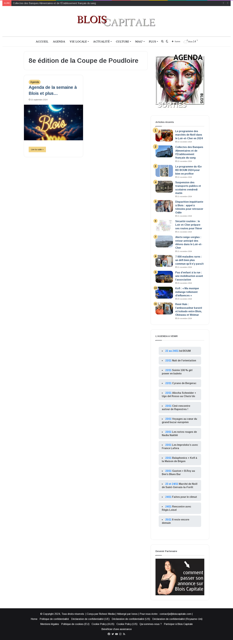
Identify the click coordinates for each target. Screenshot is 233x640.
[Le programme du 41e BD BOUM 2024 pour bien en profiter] (164, 171)
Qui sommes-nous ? (151, 624)
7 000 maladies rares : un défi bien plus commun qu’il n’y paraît (189, 260)
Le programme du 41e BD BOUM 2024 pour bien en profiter (188, 170)
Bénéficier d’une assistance (116, 629)
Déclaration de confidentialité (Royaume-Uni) (177, 619)
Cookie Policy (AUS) (103, 624)
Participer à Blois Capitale (178, 624)
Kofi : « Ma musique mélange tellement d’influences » (187, 292)
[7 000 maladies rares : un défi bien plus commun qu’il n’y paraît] (164, 261)
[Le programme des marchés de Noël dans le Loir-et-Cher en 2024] (164, 135)
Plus (152, 41)
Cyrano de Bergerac (184, 383)
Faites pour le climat (184, 497)
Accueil (42, 41)
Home (34, 619)
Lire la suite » (37, 149)
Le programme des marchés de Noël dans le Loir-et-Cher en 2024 (189, 135)
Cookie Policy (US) (126, 624)
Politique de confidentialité (54, 619)
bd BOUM (185, 350)
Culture (122, 41)
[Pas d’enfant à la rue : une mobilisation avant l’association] (164, 277)
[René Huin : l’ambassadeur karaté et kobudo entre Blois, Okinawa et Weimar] (164, 308)
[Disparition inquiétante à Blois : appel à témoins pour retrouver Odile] (164, 206)
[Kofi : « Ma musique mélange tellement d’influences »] (164, 293)
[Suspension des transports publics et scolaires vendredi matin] (164, 187)
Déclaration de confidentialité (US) (131, 619)
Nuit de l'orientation (184, 360)
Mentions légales (49, 624)
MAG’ (139, 41)
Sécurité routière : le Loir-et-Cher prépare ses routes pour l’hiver (188, 225)
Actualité (101, 41)
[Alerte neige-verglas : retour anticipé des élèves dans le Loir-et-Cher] (164, 241)
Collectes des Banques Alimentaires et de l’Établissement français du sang (54, 3)
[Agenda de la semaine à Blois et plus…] (53, 122)
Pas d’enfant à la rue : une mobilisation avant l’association (189, 276)
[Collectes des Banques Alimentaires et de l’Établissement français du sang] (164, 151)
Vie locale (78, 41)
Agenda (59, 41)
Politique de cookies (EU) (75, 624)
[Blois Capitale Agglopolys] (116, 21)
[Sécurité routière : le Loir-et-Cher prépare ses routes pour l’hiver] (164, 226)
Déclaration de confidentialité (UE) (90, 619)
